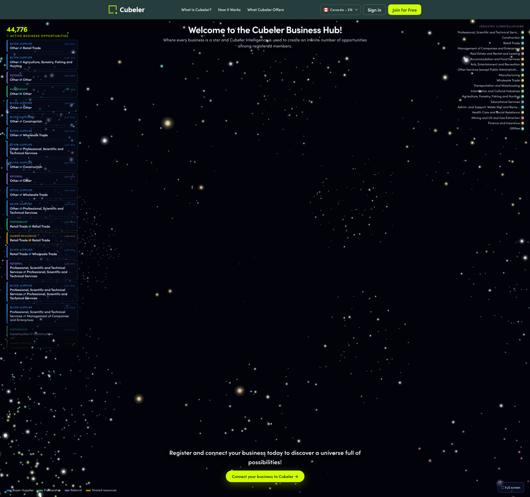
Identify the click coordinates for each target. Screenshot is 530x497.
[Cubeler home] (127, 10)
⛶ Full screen (510, 487)
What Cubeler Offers (265, 9)
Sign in (374, 10)
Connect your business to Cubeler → (265, 476)
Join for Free (405, 10)
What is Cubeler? (196, 9)
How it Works (229, 9)
